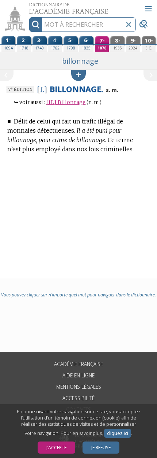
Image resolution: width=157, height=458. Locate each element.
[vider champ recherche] (128, 24)
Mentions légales (78, 386)
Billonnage (65, 102)
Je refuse (101, 447)
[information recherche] (35, 24)
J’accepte (56, 447)
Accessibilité (78, 398)
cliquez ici (117, 433)
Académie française (78, 364)
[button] (78, 75)
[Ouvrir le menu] (148, 9)
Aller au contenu (28, 6)
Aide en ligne (78, 375)
